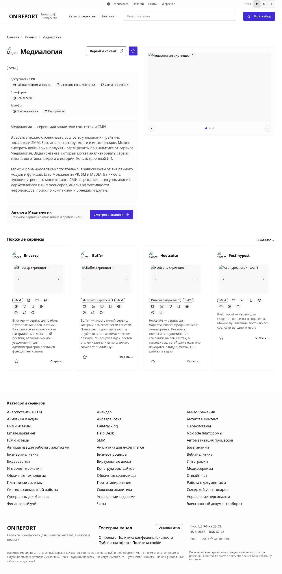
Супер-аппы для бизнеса (28, 496)
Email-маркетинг (21, 433)
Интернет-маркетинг (25, 468)
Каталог (31, 37)
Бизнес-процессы (112, 454)
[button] (28, 300)
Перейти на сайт (103, 51)
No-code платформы (204, 433)
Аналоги (108, 16)
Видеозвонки (18, 461)
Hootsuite (169, 255)
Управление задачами (116, 496)
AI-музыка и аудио (22, 419)
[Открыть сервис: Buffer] (85, 255)
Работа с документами (206, 482)
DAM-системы (199, 426)
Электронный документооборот (214, 503)
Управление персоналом (208, 496)
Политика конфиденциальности (145, 537)
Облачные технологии (26, 475)
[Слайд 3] (213, 128)
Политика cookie (146, 542)
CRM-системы (19, 426)
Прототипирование (114, 482)
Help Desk (105, 433)
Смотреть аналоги (109, 214)
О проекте (168, 4)
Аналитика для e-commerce (120, 447)
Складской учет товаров (207, 489)
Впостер (31, 255)
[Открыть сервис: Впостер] (16, 255)
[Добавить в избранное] (16, 361)
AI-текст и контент (202, 419)
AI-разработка (109, 419)
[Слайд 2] (210, 128)
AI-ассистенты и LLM (24, 412)
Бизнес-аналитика (22, 454)
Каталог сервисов (82, 16)
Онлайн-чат (197, 475)
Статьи (153, 4)
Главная (13, 37)
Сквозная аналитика (114, 489)
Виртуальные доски (114, 461)
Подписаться (119, 4)
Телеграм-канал (115, 527)
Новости (138, 4)
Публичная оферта (115, 542)
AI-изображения (201, 412)
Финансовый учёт (22, 503)
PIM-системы (18, 440)
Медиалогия (52, 37)
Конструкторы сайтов (115, 468)
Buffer (97, 255)
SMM (101, 440)
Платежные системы (25, 482)
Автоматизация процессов (210, 440)
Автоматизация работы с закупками (38, 447)
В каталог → (266, 240)
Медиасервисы (200, 468)
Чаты (101, 503)
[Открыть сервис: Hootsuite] (153, 255)
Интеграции (197, 461)
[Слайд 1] (206, 128)
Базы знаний (198, 447)
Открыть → (57, 361)
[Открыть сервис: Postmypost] (221, 255)
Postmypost (239, 255)
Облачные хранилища (116, 475)
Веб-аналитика (199, 454)
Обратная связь (169, 527)
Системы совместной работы (32, 489)
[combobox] (180, 16)
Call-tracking (107, 426)
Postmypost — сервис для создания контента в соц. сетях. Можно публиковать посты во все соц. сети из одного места (243, 321)
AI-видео (104, 412)
